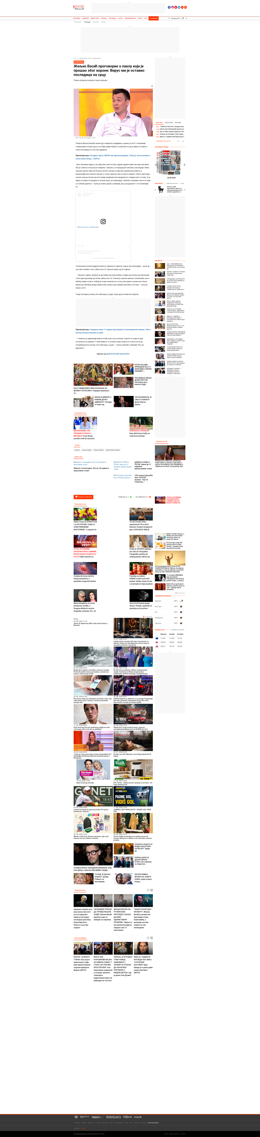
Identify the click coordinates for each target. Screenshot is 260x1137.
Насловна (76, 18)
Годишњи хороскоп (172, 183)
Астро (120, 18)
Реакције (178, 122)
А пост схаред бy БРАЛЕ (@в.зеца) (103, 258)
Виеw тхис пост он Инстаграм (88, 227)
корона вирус (86, 450)
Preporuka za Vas (80, 413)
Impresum (77, 1128)
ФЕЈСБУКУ (125, 354)
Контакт (83, 1128)
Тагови (77, 445)
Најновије (159, 122)
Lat (182, 7)
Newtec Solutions (174, 1134)
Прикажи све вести (164, 141)
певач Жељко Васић (113, 450)
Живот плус (95, 18)
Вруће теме (78, 457)
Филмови (96, 22)
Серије (103, 22)
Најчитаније (169, 122)
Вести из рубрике (80, 938)
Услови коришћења (153, 1122)
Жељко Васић (98, 450)
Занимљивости (130, 18)
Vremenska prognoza (163, 596)
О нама (144, 1122)
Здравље (85, 18)
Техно (140, 18)
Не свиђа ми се (142, 497)
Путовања (112, 18)
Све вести (158, 260)
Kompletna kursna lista (177, 629)
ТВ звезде (87, 22)
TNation (183, 1134)
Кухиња (104, 18)
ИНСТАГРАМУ (114, 354)
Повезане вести (80, 890)
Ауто (146, 18)
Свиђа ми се (123, 497)
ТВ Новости (154, 18)
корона (77, 450)
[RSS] (184, 261)
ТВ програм (77, 22)
